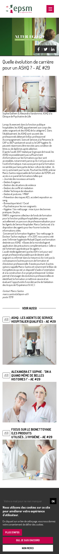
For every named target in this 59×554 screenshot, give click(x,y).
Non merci (28, 548)
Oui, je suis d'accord (28, 540)
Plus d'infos (12, 532)
